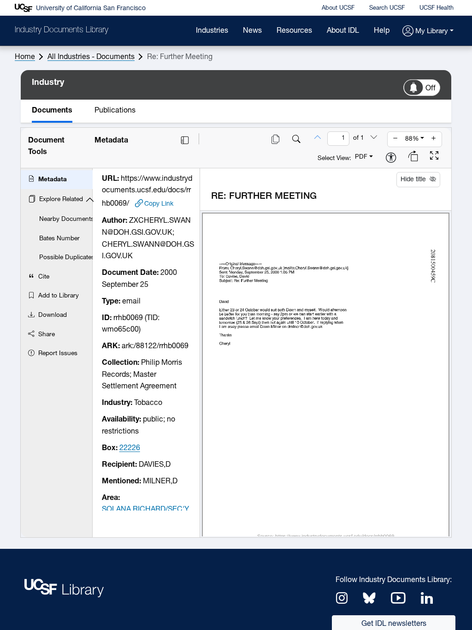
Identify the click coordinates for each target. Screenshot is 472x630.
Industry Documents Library (61, 30)
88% (412, 139)
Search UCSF (387, 8)
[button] (428, 31)
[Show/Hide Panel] (185, 140)
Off (430, 88)
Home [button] (25, 57)
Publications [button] (115, 110)
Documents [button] (52, 110)
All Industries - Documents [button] (91, 57)
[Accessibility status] (390, 158)
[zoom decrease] (395, 139)
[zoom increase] (434, 139)
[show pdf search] (296, 140)
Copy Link (158, 204)
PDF (361, 157)
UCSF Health (436, 8)
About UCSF (338, 8)
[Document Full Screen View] (434, 157)
